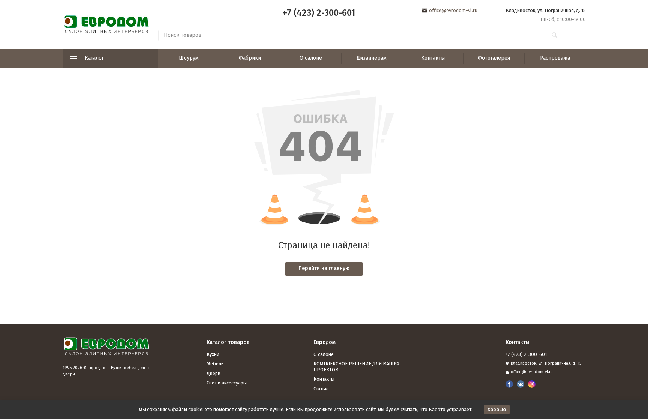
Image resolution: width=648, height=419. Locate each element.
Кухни (213, 354)
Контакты (433, 58)
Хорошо (497, 409)
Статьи (321, 389)
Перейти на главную (324, 268)
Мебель (215, 363)
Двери (213, 373)
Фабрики (250, 58)
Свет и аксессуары (227, 383)
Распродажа (555, 58)
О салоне (311, 58)
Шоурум (189, 58)
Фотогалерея (494, 58)
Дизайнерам (372, 58)
